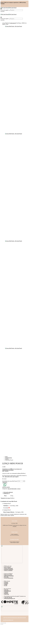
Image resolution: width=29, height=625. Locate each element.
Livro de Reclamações (8, 577)
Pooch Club (6, 594)
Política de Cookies (8, 574)
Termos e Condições (8, 570)
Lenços (6, 458)
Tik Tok (5, 585)
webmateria (12, 23)
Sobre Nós (6, 589)
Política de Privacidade (9, 575)
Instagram (6, 583)
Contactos (6, 592)
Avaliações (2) (6, 493)
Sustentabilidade (7, 590)
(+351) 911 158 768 (8, 597)
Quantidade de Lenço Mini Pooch (9, 481)
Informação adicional (8, 492)
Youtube (5, 584)
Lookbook (6, 593)
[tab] (15, 492)
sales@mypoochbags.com (9, 598)
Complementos (8, 457)
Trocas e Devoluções (8, 568)
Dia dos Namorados (12, 488)
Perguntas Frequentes (8, 569)
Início (6, 456)
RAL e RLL (6, 576)
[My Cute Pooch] (5, 7)
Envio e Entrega (7, 567)
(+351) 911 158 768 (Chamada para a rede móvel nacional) (14, 617)
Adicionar (5, 482)
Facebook (6, 582)
